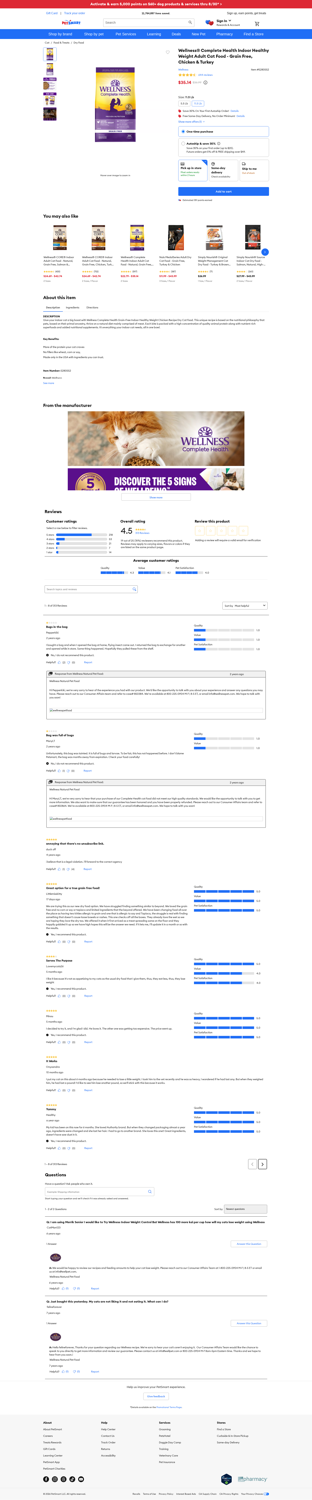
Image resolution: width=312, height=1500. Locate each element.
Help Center (108, 1429)
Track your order (74, 13)
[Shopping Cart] (262, 24)
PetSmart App (51, 1462)
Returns (105, 1449)
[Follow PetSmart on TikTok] (72, 1479)
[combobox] (149, 22)
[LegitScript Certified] (226, 1479)
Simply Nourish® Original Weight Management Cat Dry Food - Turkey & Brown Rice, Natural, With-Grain (213, 261)
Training (163, 1449)
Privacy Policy (166, 1494)
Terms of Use (149, 1494)
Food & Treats (61, 42)
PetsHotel (164, 1436)
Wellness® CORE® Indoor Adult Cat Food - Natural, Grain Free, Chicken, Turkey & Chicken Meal (98, 261)
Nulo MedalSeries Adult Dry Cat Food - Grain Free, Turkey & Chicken (175, 261)
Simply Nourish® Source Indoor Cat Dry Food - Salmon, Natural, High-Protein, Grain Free (251, 261)
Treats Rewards (52, 1442)
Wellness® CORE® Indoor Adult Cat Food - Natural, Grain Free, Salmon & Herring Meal (59, 261)
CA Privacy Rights (228, 1494)
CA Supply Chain (208, 1494)
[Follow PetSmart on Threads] (63, 1479)
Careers (48, 1436)
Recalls (136, 1494)
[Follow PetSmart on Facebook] (46, 1479)
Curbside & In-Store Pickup (232, 1436)
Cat (47, 42)
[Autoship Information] (219, 143)
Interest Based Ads (186, 1494)
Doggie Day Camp (170, 1442)
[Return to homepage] (71, 22)
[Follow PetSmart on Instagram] (55, 1479)
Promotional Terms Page (169, 1407)
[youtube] (81, 1479)
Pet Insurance (167, 1462)
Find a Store (224, 1429)
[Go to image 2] (50, 69)
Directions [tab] (92, 307)
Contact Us (107, 1436)
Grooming (165, 1429)
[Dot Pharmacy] (252, 1479)
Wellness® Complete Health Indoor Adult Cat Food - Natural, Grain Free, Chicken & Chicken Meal (136, 261)
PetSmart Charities (54, 1468)
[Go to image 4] (50, 99)
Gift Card (52, 13)
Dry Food (79, 42)
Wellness (183, 69)
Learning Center (52, 1455)
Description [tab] (53, 307)
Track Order (108, 1442)
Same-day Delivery (228, 1442)
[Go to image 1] (50, 54)
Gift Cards (49, 1449)
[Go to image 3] (50, 84)
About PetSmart (52, 1429)
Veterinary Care (168, 1455)
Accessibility (108, 1455)
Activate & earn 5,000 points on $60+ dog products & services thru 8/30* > (156, 4)
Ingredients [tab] (72, 307)
